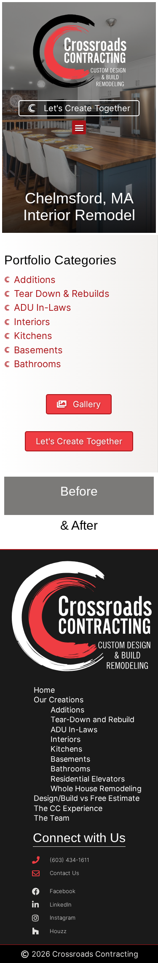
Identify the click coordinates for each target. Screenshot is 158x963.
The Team (52, 818)
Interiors (65, 739)
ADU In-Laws (74, 729)
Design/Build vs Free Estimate (86, 798)
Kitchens (66, 748)
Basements (70, 759)
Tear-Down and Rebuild (92, 719)
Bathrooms (70, 768)
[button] (79, 127)
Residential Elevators (88, 778)
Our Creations (58, 699)
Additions (67, 709)
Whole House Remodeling (96, 788)
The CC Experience (68, 808)
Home (44, 690)
